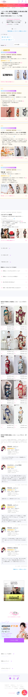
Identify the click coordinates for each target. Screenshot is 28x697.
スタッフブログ (19, 685)
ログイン (22, 2)
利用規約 (21, 686)
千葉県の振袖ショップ (23, 7)
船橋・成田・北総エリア (6, 37)
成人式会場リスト (15, 686)
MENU (26, 2)
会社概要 (16, 688)
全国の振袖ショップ (15, 7)
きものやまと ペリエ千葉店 (14, 465)
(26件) (8, 175)
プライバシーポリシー (9, 688)
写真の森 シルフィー (12, 446)
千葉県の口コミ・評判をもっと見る (19, 569)
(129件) (8, 60)
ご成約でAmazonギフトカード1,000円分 (8, 52)
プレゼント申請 (14, 640)
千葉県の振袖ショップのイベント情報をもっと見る (16, 31)
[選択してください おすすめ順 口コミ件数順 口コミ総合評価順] (20, 44)
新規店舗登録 (21, 688)
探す (19, 2)
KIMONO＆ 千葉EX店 (12, 547)
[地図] (21, 62)
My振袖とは (13, 685)
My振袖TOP (7, 685)
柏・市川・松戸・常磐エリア (7, 39)
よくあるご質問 (7, 686)
